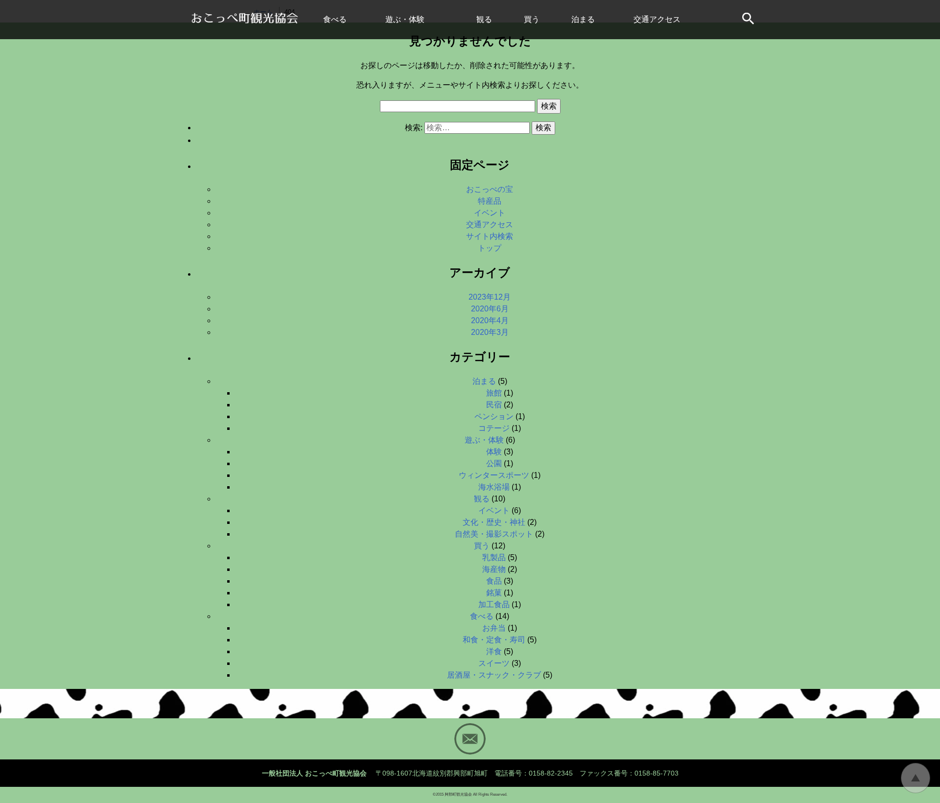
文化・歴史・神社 (494, 522)
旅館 (494, 393)
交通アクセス (657, 19)
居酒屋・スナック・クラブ (494, 675)
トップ (489, 248)
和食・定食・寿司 (494, 640)
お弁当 (494, 628)
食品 (494, 581)
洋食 (494, 651)
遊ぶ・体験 (404, 19)
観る (484, 19)
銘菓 (494, 593)
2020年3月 (490, 332)
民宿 (494, 405)
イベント (489, 213)
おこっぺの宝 (489, 189)
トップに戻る (915, 778)
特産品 (489, 201)
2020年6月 (490, 309)
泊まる (583, 19)
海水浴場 (494, 487)
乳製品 (494, 557)
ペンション (494, 416)
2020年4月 (490, 320)
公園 (494, 463)
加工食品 (494, 604)
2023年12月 (490, 297)
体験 (494, 452)
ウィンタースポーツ (494, 475)
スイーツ (494, 663)
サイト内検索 (749, 19)
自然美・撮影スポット (494, 534)
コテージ (494, 428)
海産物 (494, 569)
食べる (335, 19)
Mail (470, 739)
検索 (549, 106)
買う (532, 19)
